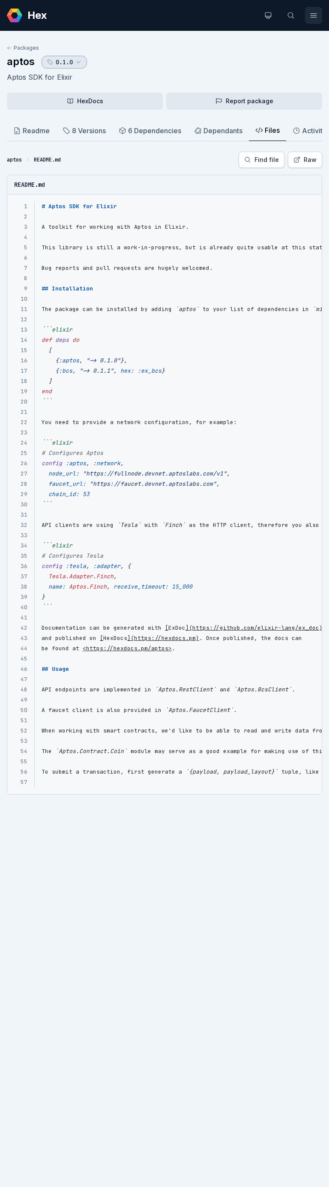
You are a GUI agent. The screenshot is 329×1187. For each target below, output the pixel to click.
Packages (26, 48)
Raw (310, 159)
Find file (266, 159)
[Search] (291, 15)
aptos (21, 61)
